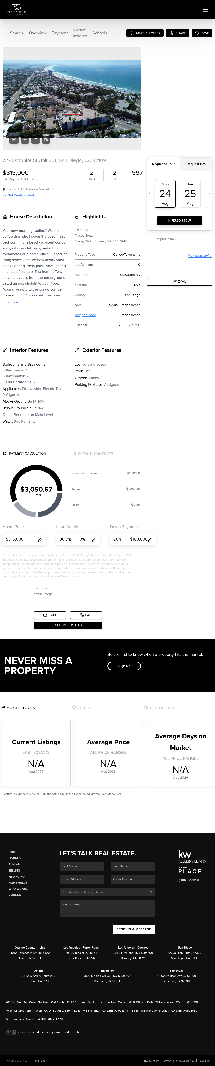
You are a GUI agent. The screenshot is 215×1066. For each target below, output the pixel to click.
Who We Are (18, 889)
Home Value (18, 883)
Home (13, 852)
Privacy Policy (151, 1060)
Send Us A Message (134, 929)
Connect (16, 895)
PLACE (71, 1002)
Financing (17, 876)
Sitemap (205, 1060)
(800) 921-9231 (189, 880)
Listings (15, 858)
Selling (14, 870)
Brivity (23, 1060)
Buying (14, 864)
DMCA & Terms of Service (179, 1060)
